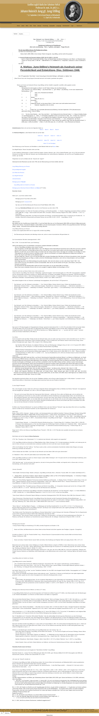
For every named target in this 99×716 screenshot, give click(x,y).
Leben (22, 25)
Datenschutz (49, 715)
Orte (31, 25)
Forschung (45, 25)
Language (58, 25)
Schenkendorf (66, 25)
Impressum (79, 25)
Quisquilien (52, 25)
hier (38, 149)
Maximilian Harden (17, 191)
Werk (27, 25)
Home (18, 25)
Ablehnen (7, 713)
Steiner (46, 204)
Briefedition (32, 245)
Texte (34, 25)
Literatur (39, 25)
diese (26, 158)
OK (2, 713)
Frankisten (76, 154)
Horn (28, 198)
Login (72, 25)
